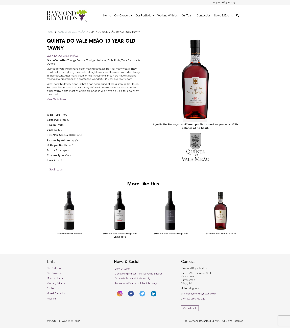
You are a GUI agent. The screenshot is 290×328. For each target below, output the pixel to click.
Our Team (187, 15)
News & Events (223, 15)
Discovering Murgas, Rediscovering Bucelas (138, 273)
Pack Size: (53, 160)
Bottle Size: (54, 150)
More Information (56, 293)
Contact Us (204, 15)
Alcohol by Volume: (59, 140)
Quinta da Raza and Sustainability (132, 278)
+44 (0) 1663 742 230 (194, 298)
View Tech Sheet (56, 99)
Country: (52, 119)
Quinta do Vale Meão (71, 32)
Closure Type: (56, 155)
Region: (51, 125)
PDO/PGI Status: (57, 135)
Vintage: (52, 130)
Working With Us (167, 15)
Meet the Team (55, 278)
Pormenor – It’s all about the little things (136, 283)
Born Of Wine (122, 268)
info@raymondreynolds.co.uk (200, 293)
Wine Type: (54, 114)
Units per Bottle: (57, 145)
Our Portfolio (144, 15)
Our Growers (122, 15)
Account (51, 298)
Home (107, 15)
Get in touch (56, 169)
